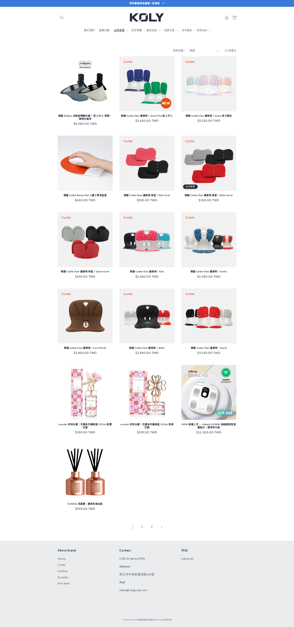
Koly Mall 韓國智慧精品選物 (142, 620)
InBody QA (187, 558)
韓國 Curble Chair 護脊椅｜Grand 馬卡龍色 (209, 115)
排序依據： (179, 50)
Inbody (62, 558)
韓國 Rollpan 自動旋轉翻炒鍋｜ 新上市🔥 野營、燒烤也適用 (85, 117)
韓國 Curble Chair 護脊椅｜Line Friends (85, 348)
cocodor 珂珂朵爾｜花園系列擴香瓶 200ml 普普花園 (147, 426)
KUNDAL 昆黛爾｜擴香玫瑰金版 (85, 503)
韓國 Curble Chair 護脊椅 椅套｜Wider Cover (209, 195)
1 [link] (132, 526)
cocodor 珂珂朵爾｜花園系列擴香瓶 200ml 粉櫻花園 (85, 426)
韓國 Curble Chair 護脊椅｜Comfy (209, 271)
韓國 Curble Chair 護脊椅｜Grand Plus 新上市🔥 (147, 115)
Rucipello (63, 577)
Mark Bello (64, 583)
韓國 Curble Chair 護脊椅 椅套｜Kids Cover (147, 195)
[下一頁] (161, 527)
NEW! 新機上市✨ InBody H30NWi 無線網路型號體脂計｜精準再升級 (209, 426)
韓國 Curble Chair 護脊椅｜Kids (147, 271)
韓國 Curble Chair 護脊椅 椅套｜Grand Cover (85, 271)
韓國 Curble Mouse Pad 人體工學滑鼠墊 (85, 195)
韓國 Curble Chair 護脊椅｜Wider (147, 348)
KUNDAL (63, 571)
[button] (62, 17)
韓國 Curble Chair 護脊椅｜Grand (209, 348)
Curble (61, 564)
